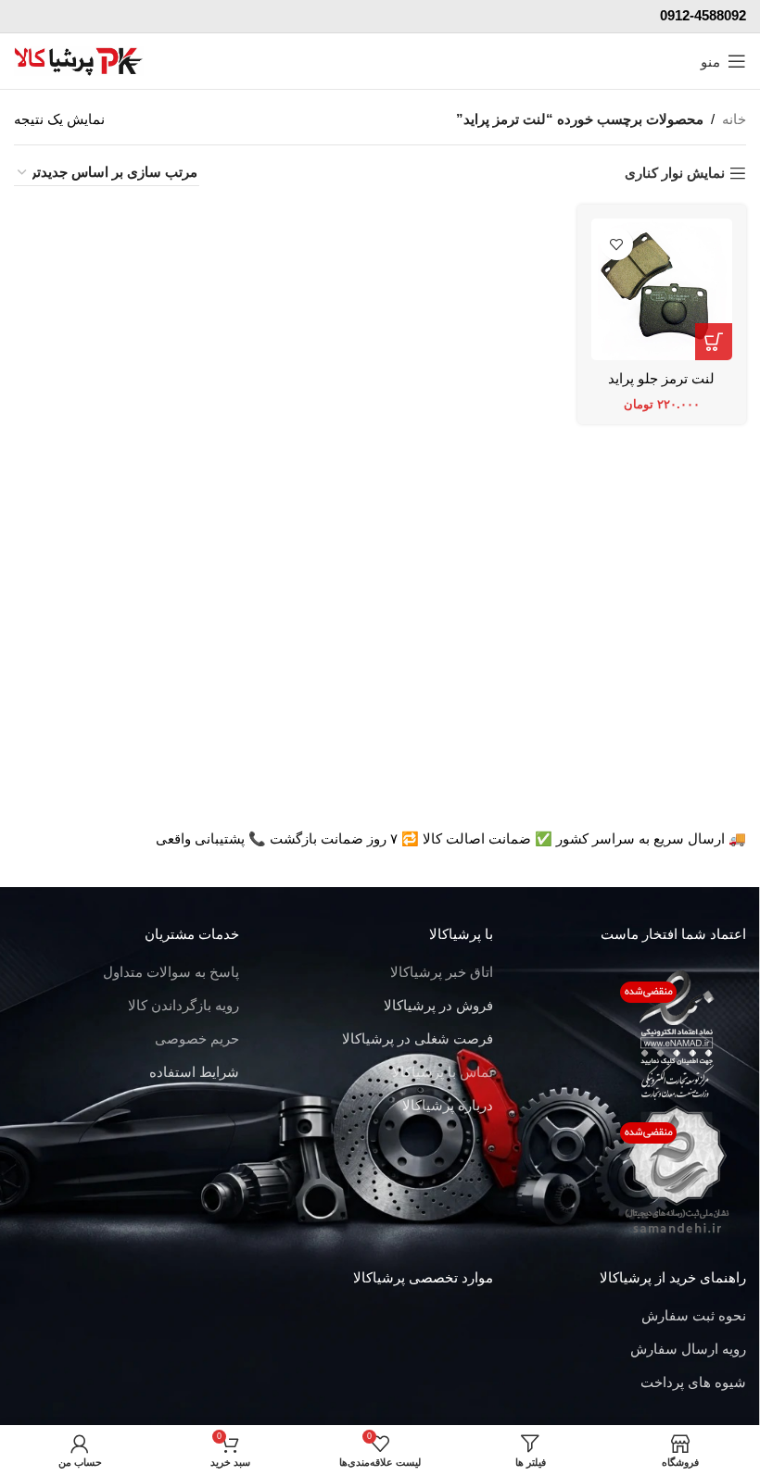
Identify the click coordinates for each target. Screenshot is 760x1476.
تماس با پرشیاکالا (442, 1072)
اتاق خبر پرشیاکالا (441, 972)
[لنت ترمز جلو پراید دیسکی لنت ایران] (662, 289)
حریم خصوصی (197, 1038)
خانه (734, 119)
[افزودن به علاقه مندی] (617, 244)
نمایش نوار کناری (675, 173)
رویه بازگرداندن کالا (183, 1005)
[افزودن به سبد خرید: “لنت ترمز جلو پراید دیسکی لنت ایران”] (713, 341)
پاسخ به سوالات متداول (171, 972)
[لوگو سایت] (79, 60)
